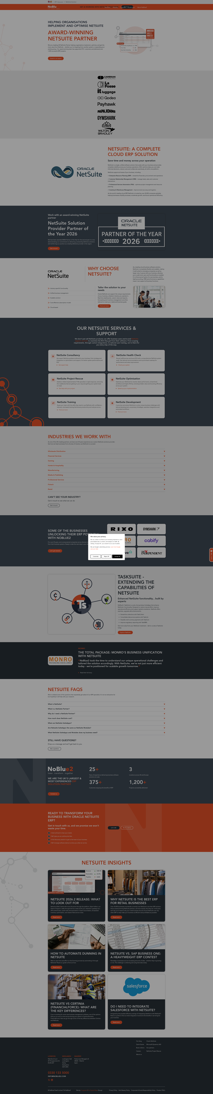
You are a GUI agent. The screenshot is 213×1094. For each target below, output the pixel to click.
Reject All (106, 556)
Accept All (117, 556)
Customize (95, 556)
